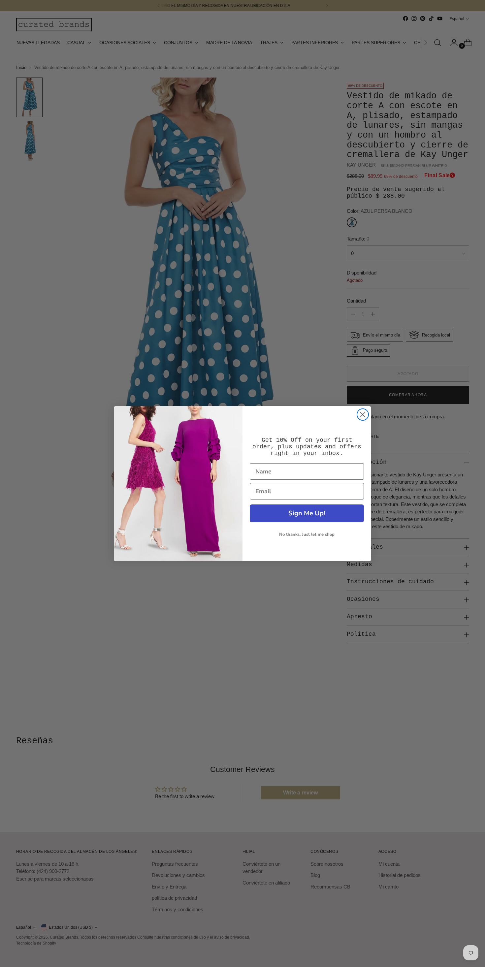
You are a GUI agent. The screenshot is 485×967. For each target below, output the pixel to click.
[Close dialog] (363, 414)
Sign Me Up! (306, 513)
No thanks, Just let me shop (307, 534)
